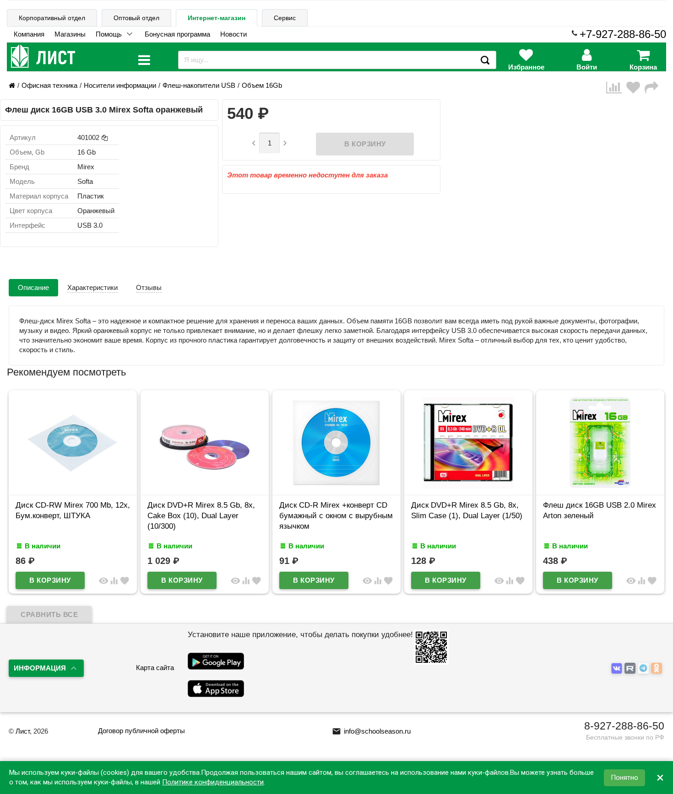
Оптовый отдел (136, 17)
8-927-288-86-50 (624, 726)
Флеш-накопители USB (199, 85)
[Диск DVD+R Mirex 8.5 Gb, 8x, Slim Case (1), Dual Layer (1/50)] (468, 486)
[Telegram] (644, 668)
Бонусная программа (177, 34)
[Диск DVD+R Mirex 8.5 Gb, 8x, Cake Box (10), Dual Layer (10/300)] (205, 486)
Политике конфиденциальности (213, 782)
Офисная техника (49, 85)
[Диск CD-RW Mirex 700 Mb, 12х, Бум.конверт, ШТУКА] (73, 486)
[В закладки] (635, 87)
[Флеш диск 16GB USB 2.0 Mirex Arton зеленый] (600, 486)
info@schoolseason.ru (371, 731)
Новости (233, 34)
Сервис (285, 17)
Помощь (109, 34)
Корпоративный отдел (52, 17)
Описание (33, 287)
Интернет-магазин (216, 17)
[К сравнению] (616, 87)
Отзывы (149, 287)
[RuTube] (631, 668)
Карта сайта (155, 667)
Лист (23, 731)
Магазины (70, 34)
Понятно (624, 777)
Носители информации (120, 85)
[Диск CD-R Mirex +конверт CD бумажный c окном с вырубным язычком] (336, 486)
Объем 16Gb (262, 85)
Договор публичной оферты (141, 731)
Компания (29, 34)
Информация (40, 668)
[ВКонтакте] (617, 668)
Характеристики (92, 287)
